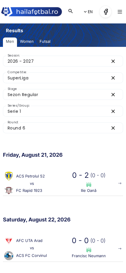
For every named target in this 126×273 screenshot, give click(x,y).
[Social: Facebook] (105, 12)
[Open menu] (120, 12)
